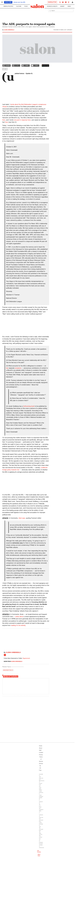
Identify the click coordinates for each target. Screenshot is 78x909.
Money (62, 6)
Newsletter (52, 2)
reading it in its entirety (18, 625)
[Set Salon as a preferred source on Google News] (45, 65)
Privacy (41, 754)
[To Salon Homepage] (37, 6)
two (7, 368)
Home (40, 746)
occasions (18, 368)
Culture (18, 6)
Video (69, 6)
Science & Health (52, 6)
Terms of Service (41, 759)
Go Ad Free (40, 768)
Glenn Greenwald (9, 29)
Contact (41, 752)
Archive (41, 763)
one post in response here (22, 120)
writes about (19, 616)
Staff (40, 750)
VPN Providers (39, 851)
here (3, 120)
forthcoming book (28, 406)
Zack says (22, 518)
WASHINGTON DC (8, 670)
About (40, 748)
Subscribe (8, 2)
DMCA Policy (39, 855)
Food (26, 6)
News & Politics (8, 6)
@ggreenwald (26, 658)
